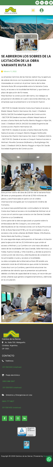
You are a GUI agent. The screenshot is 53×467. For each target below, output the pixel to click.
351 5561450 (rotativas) (11, 408)
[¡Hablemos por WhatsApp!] (49, 459)
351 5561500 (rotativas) (12, 387)
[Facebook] (4, 418)
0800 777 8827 (8, 401)
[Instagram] (17, 418)
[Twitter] (11, 418)
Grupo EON (47, 456)
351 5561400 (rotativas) (11, 367)
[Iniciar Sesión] (42, 10)
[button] (33, 10)
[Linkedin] (24, 418)
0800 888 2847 (8, 381)
